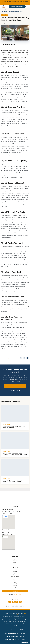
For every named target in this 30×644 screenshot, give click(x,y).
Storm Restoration (15, 564)
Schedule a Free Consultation (22, 2)
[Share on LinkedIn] (27, 358)
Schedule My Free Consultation (15, 386)
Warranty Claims (15, 576)
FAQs (15, 587)
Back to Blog (5, 357)
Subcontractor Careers (15, 574)
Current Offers (15, 583)
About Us (15, 569)
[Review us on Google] (13, 602)
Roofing (15, 562)
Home (2, 9)
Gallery (15, 585)
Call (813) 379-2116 (15, 390)
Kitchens (15, 559)
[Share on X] (24, 358)
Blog (6, 9)
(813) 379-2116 (17, 594)
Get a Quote (15, 591)
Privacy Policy (17, 614)
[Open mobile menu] (28, 6)
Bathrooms (5, 14)
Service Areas (15, 573)
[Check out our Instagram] (20, 602)
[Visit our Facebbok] (9, 602)
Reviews (15, 571)
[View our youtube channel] (16, 602)
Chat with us (24, 642)
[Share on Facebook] (21, 358)
